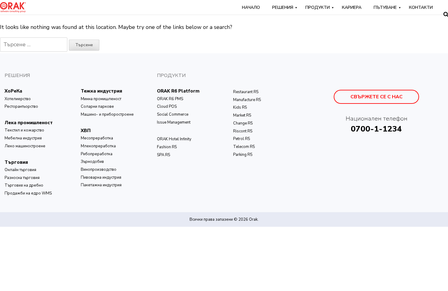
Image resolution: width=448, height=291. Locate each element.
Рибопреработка (96, 154)
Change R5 (243, 123)
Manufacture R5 (247, 100)
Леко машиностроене (25, 146)
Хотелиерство (18, 99)
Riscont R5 (243, 131)
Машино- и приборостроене (107, 114)
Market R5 (242, 115)
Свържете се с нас (376, 96)
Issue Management (173, 122)
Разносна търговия (22, 178)
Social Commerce (172, 114)
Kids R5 (240, 107)
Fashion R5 (167, 147)
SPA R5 (163, 155)
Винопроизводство (98, 169)
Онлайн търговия (20, 170)
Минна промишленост (101, 99)
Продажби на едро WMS (28, 193)
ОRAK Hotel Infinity (174, 139)
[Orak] (13, 6)
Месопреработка (97, 138)
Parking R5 (243, 154)
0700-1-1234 (376, 129)
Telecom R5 (244, 146)
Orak (253, 219)
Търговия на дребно (24, 185)
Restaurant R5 (246, 92)
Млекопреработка (98, 146)
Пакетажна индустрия (101, 185)
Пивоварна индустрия (101, 177)
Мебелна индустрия (23, 138)
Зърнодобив (92, 161)
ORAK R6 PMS (170, 99)
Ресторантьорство (21, 106)
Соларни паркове (97, 106)
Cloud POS (167, 106)
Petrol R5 (241, 139)
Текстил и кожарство (24, 130)
